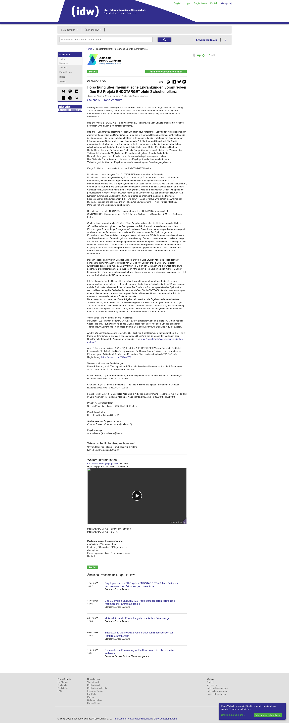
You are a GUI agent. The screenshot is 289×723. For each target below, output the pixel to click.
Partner (90, 697)
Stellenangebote (94, 700)
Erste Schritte (68, 29)
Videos (62, 81)
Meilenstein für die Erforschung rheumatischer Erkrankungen (138, 618)
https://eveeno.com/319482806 (116, 357)
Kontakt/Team (93, 703)
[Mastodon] (69, 91)
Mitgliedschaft (93, 685)
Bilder (62, 76)
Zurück (93, 71)
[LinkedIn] (75, 91)
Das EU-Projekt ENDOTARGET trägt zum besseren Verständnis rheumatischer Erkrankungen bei (140, 602)
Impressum (212, 685)
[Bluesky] (62, 91)
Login (187, 3)
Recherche (63, 685)
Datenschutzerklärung (217, 691)
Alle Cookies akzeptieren (268, 715)
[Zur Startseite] (127, 21)
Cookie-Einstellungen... (233, 715)
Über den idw (92, 29)
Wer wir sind (93, 682)
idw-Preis (91, 694)
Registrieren (200, 3)
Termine (63, 67)
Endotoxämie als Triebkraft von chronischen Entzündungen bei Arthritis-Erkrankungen (139, 634)
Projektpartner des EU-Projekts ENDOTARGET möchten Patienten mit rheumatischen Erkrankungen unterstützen (141, 584)
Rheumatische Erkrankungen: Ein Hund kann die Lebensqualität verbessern (139, 651)
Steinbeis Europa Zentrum (104, 100)
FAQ (60, 691)
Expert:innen (65, 72)
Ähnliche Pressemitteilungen (166, 71)
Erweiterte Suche (206, 40)
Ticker (62, 58)
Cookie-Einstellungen (216, 694)
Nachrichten (65, 54)
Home (89, 48)
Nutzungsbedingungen (217, 688)
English (177, 3)
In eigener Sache (95, 691)
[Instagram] (69, 98)
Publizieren (63, 688)
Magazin (63, 62)
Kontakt (214, 3)
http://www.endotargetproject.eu (102, 463)
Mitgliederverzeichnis (97, 688)
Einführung (63, 682)
